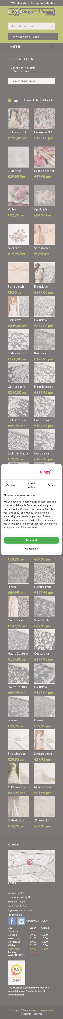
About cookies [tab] (31, 485)
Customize (31, 548)
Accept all (31, 540)
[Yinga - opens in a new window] (46, 471)
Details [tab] (51, 485)
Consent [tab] (11, 485)
